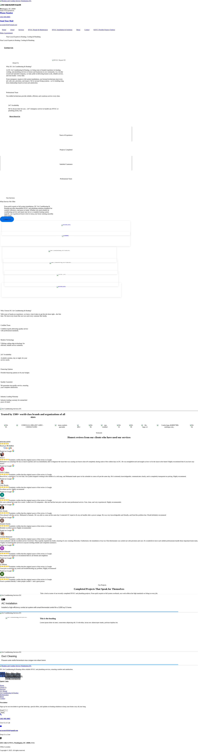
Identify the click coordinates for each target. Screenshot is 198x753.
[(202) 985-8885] (1, 714)
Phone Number (6, 13)
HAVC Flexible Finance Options (104, 30)
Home (4, 30)
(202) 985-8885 (5, 17)
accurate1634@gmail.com (8, 25)
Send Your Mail (6, 21)
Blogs (78, 30)
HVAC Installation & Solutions (62, 30)
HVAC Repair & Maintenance (38, 30)
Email (2, 710)
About (12, 30)
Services (21, 30)
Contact (86, 30)
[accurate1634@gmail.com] (1, 726)
